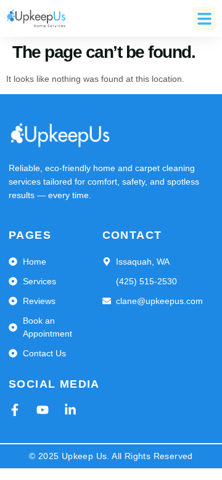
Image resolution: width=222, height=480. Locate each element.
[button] (204, 18)
